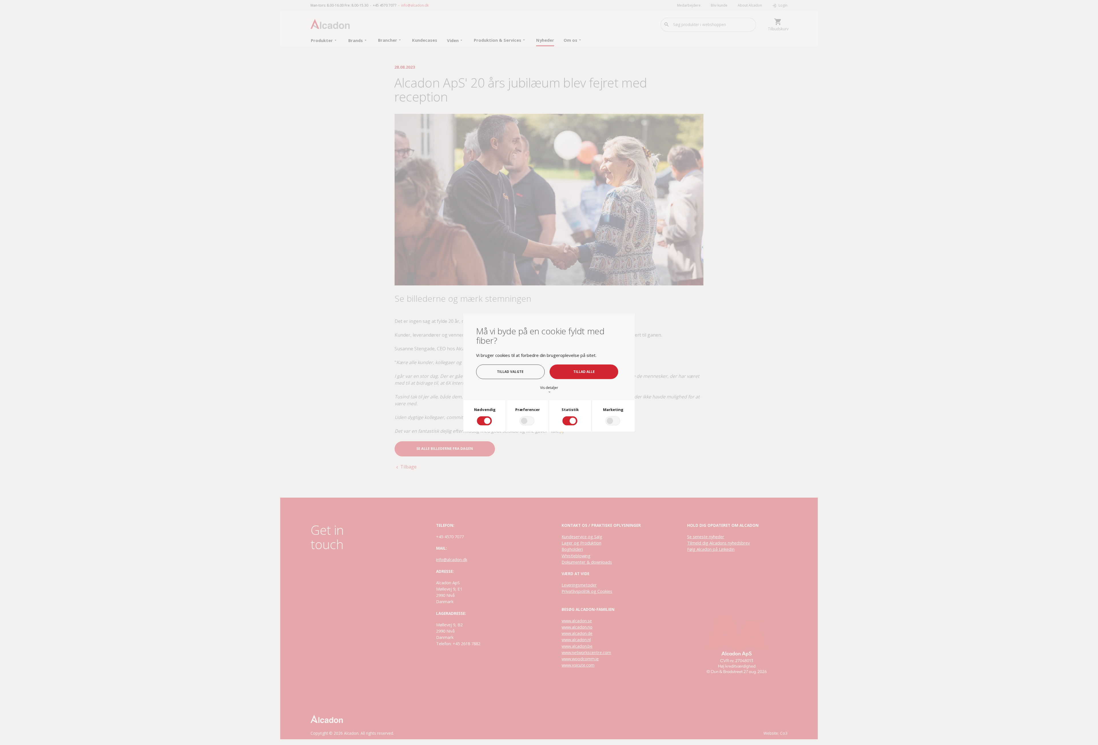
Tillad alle (584, 371)
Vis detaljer (549, 390)
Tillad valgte (510, 371)
